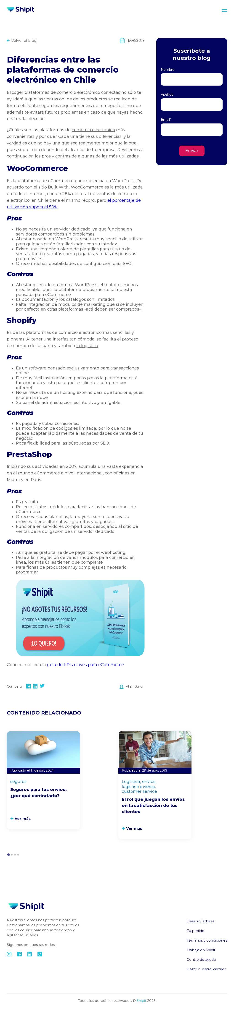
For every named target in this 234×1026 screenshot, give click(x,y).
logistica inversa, (139, 786)
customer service (139, 791)
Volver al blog (24, 40)
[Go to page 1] (8, 854)
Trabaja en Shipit (201, 950)
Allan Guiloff (135, 686)
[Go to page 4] (18, 855)
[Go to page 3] (15, 855)
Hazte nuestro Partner (206, 969)
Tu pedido (195, 931)
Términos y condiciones (207, 940)
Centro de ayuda (201, 959)
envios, (149, 781)
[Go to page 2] (12, 855)
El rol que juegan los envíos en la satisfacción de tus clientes (153, 805)
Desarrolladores (200, 921)
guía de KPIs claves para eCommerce (85, 664)
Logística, (131, 781)
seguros (18, 781)
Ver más (23, 819)
